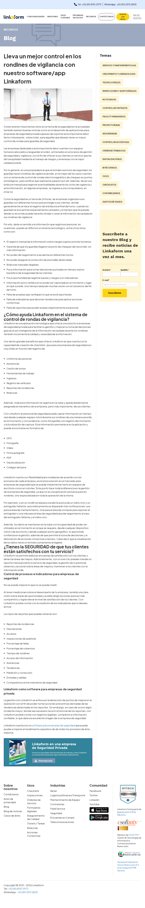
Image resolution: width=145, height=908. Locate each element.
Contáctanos (11, 794)
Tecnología (112, 82)
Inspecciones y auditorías (120, 91)
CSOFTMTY (134, 835)
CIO (106, 176)
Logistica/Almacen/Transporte (67, 795)
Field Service (57, 808)
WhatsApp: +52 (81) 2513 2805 (120, 4)
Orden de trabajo (114, 150)
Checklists (33, 790)
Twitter (93, 795)
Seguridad (110, 133)
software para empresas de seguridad (53, 725)
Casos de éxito (12, 815)
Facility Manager (114, 116)
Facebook (95, 790)
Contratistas (57, 804)
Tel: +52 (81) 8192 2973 (89, 4)
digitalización (112, 159)
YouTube (94, 804)
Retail (53, 790)
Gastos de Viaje (112, 201)
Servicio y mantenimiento (119, 65)
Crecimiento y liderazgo (119, 74)
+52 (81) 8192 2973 (18, 888)
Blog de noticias (13, 811)
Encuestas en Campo (62, 817)
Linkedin (94, 799)
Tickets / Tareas (36, 823)
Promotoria (111, 125)
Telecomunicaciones (62, 821)
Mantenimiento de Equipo (65, 799)
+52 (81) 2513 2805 (27, 892)
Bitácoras (110, 167)
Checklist (109, 184)
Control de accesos (116, 142)
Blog (6, 806)
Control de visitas (115, 108)
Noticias (109, 99)
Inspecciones (35, 795)
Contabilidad (111, 193)
